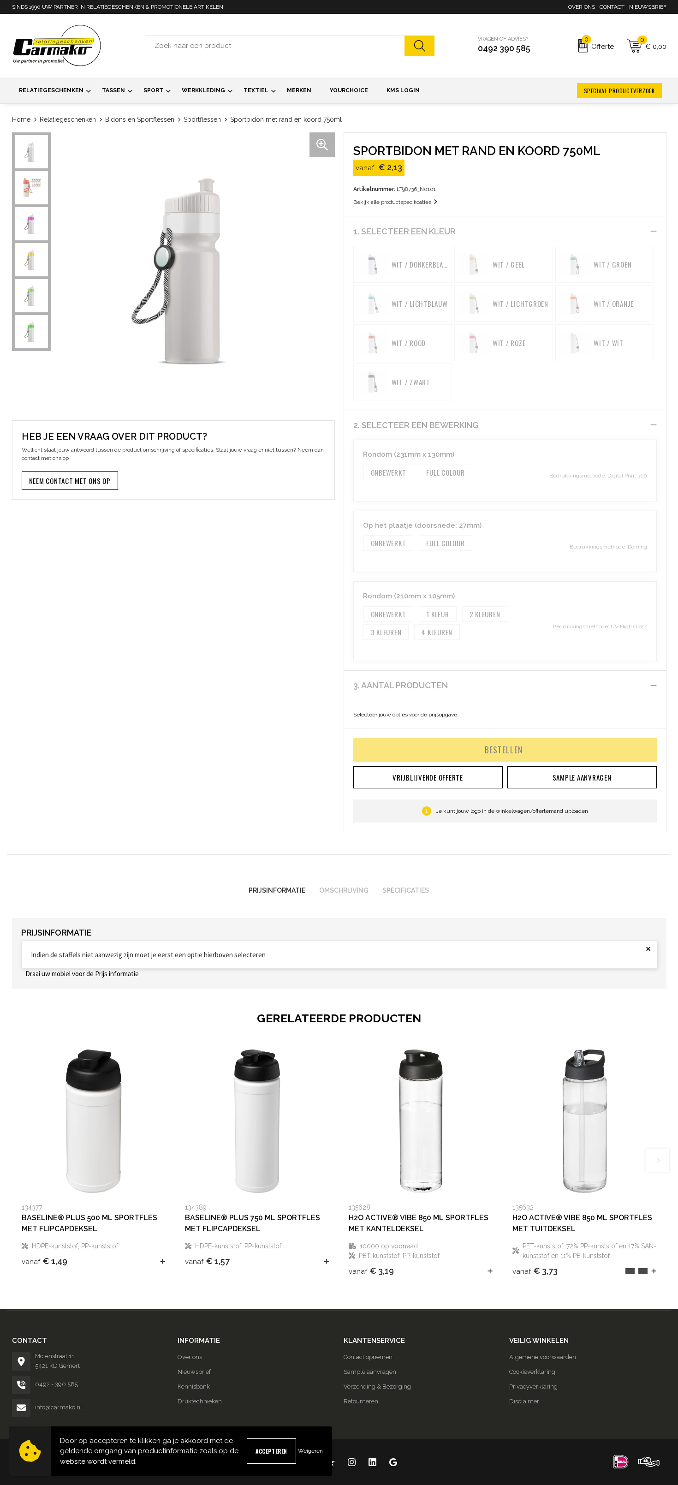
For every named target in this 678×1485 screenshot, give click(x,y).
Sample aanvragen (370, 1371)
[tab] (277, 890)
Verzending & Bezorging (377, 1386)
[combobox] (275, 46)
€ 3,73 (535, 1271)
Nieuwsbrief (647, 7)
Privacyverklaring (533, 1386)
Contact (612, 7)
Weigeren (310, 1451)
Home (21, 119)
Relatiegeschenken (68, 119)
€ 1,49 (44, 1261)
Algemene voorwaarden (542, 1357)
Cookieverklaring (532, 1371)
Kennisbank (194, 1386)
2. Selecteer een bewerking (416, 425)
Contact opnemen (368, 1357)
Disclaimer (524, 1401)
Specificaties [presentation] (405, 890)
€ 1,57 (207, 1261)
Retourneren (361, 1401)
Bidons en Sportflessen (139, 119)
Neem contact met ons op (70, 481)
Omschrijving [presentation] (344, 890)
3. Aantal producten (400, 685)
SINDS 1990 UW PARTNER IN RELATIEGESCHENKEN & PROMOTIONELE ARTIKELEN (117, 7)
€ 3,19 (371, 1271)
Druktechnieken (200, 1401)
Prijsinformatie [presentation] (277, 890)
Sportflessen (202, 119)
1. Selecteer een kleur (404, 231)
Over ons (581, 7)
